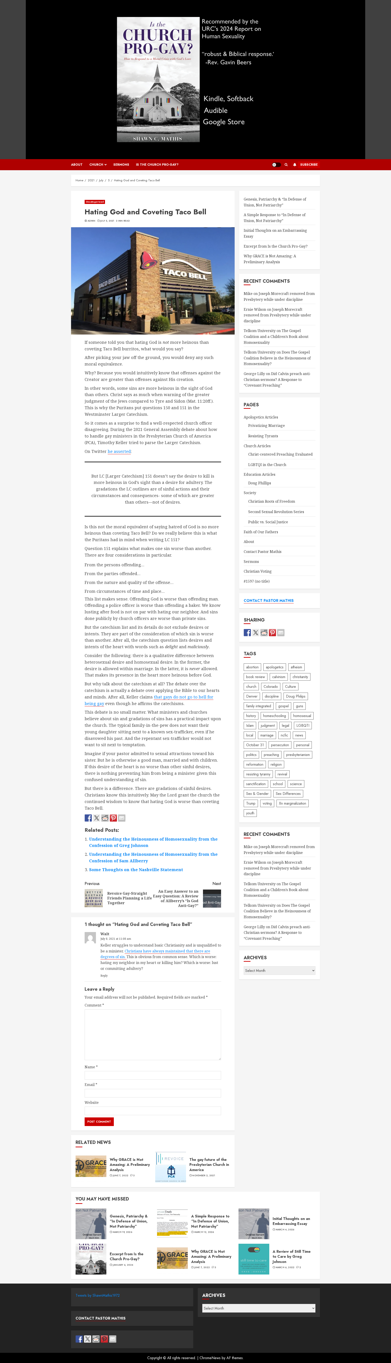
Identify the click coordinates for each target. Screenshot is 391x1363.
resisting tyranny (258, 774)
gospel (283, 705)
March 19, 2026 (122, 1232)
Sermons (121, 164)
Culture (290, 686)
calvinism (278, 676)
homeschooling (274, 715)
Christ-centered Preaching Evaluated (280, 454)
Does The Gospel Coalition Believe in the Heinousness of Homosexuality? (277, 358)
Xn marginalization (292, 803)
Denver (251, 696)
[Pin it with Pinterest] (113, 818)
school (278, 783)
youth (250, 812)
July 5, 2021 (107, 220)
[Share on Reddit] (105, 818)
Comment (94, 1005)
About (77, 164)
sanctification (256, 783)
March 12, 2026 (204, 1232)
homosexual (302, 715)
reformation (254, 764)
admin (91, 220)
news (299, 735)
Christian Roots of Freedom (271, 501)
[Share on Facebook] (88, 818)
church (251, 686)
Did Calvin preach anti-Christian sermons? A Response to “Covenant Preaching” (277, 379)
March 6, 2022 (285, 1267)
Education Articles (259, 474)
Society (250, 492)
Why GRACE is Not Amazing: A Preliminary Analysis (91, 1167)
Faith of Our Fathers (261, 531)
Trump (250, 803)
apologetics (275, 667)
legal (285, 725)
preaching (271, 754)
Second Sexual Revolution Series (276, 511)
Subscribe (309, 164)
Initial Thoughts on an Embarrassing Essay (253, 1223)
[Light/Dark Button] (276, 165)
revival (282, 774)
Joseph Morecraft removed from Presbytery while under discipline (277, 315)
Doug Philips (295, 696)
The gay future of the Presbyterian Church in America (170, 1167)
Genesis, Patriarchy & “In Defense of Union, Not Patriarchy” (275, 202)
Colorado (271, 686)
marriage (267, 735)
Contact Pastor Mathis (262, 551)
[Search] (286, 164)
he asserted (119, 451)
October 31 (255, 744)
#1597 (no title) (256, 581)
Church (96, 164)
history (251, 715)
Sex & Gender (257, 793)
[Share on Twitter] (96, 818)
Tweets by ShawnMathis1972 (98, 1295)
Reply (104, 976)
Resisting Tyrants (263, 435)
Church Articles (257, 445)
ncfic (284, 735)
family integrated (258, 705)
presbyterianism (298, 754)
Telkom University (260, 330)
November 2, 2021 (203, 1175)
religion (276, 764)
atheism (296, 667)
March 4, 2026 (285, 1229)
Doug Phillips (259, 483)
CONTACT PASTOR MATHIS (269, 600)
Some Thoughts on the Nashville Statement (136, 869)
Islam (250, 725)
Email (91, 1084)
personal (302, 744)
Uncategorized (95, 201)
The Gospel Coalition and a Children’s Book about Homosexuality (276, 336)
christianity (300, 676)
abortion (252, 667)
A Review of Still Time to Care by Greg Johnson (253, 1259)
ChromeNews (210, 1358)
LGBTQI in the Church (267, 464)
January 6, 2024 (123, 1265)
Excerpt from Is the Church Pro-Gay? (276, 246)
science (296, 783)
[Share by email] (121, 818)
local (249, 735)
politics (251, 754)
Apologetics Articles (261, 416)
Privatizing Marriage (266, 425)
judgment (268, 725)
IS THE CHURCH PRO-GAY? (157, 164)
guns (299, 705)
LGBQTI (302, 725)
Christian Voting (258, 571)
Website (92, 1102)
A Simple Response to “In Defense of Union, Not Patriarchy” (172, 1223)
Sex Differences (288, 793)
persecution (280, 744)
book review (255, 676)
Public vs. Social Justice (268, 521)
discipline (272, 696)
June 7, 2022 (121, 1175)
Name (91, 1066)
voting (267, 803)
